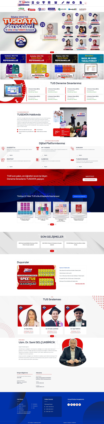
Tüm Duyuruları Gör (80, 283)
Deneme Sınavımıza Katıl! (90, 179)
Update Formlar (81, 4)
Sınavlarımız (35, 406)
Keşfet (11, 155)
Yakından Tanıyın (73, 4)
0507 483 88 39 (50, 406)
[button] (48, 52)
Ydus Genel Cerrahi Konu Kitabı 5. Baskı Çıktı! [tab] (70, 270)
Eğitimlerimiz (37, 4)
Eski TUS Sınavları (55, 4)
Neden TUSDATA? (22, 406)
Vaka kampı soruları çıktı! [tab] (65, 273)
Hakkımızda (20, 404)
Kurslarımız (35, 404)
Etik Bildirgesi (21, 410)
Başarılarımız (43, 4)
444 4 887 (19, 377)
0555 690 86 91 (49, 409)
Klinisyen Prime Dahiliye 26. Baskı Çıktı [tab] (68, 281)
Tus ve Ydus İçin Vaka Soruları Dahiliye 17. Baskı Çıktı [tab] (71, 275)
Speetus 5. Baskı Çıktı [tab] (64, 267)
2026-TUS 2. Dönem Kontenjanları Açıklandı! (76, 243)
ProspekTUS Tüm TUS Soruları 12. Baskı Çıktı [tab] (69, 278)
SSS (34, 408)
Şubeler (68, 4)
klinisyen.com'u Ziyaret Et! (79, 196)
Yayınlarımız (49, 4)
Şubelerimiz (20, 408)
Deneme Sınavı (63, 4)
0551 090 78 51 (49, 411)
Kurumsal (33, 4)
